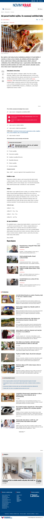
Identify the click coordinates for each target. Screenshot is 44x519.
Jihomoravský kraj (5, 497)
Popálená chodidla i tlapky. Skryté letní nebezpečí (28, 353)
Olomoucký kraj (5, 503)
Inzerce (37, 513)
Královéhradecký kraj (6, 499)
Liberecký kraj (5, 500)
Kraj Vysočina (5, 498)
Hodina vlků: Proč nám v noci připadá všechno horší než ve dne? (16, 388)
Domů (2, 12)
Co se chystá (19, 494)
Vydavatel (7, 513)
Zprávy (5, 454)
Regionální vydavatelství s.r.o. (37, 517)
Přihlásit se (41, 1)
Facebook (32, 1)
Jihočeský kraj (5, 496)
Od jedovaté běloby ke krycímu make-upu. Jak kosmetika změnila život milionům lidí (20, 386)
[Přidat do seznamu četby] (42, 19)
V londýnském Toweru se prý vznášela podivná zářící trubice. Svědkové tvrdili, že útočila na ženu (21, 383)
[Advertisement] (24, 98)
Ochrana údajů (23, 513)
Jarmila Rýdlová (5, 19)
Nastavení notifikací (31, 513)
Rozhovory (19, 499)
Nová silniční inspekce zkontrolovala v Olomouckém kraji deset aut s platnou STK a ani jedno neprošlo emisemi (29, 408)
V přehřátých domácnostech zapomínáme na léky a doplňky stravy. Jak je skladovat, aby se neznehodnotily (29, 395)
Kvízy (18, 496)
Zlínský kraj (4, 508)
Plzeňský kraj (4, 505)
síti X (19, 119)
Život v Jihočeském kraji (27, 116)
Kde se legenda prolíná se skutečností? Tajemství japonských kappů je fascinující (19, 380)
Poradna (12, 12)
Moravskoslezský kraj (6, 502)
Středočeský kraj (5, 506)
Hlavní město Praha (6, 495)
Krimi (18, 495)
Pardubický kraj (5, 504)
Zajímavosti (19, 500)
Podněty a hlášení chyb (14, 513)
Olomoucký (7, 9)
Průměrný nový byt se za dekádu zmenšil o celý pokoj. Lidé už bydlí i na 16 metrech (19, 480)
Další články (21, 431)
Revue (18, 498)
